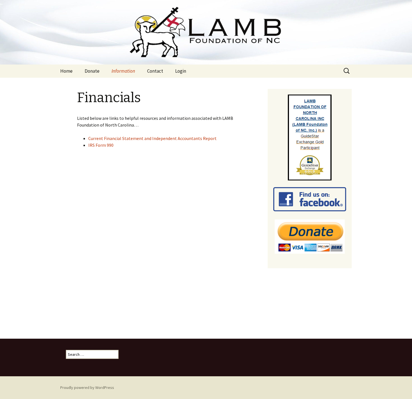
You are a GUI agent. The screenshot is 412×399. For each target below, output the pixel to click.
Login (180, 71)
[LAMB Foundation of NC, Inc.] (206, 32)
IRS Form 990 (101, 145)
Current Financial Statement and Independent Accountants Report (152, 138)
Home (66, 71)
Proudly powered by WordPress (87, 387)
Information (123, 71)
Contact (155, 71)
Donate (92, 71)
